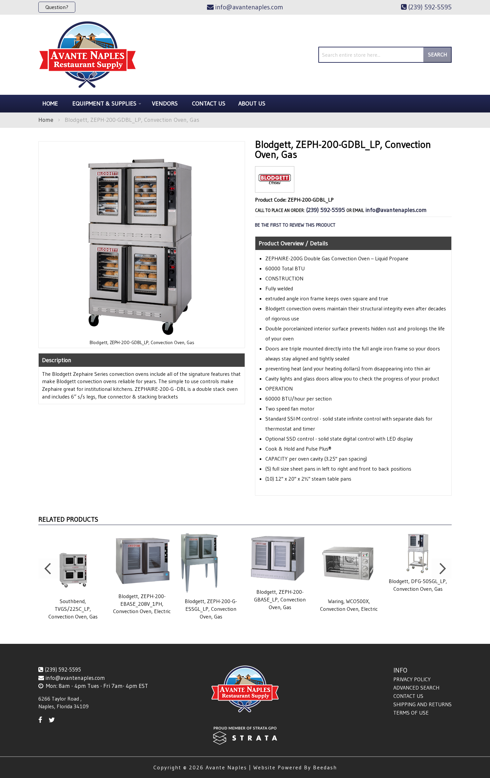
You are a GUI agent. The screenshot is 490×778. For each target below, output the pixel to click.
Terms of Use (411, 712)
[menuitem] (105, 103)
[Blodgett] (274, 187)
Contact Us (408, 696)
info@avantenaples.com (396, 210)
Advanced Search (416, 687)
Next (442, 569)
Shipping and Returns (422, 704)
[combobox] (385, 55)
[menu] (245, 103)
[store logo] (87, 54)
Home (45, 119)
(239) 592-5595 (325, 210)
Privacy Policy (412, 679)
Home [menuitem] (50, 103)
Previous (48, 569)
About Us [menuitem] (251, 103)
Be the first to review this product (295, 225)
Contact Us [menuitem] (208, 103)
